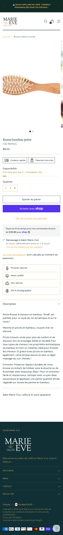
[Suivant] (58, 6)
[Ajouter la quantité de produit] (15, 188)
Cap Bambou (10, 143)
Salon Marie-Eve (26, 509)
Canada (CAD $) (25, 504)
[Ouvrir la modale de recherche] (45, 21)
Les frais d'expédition (14, 254)
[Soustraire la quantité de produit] (5, 188)
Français (6, 504)
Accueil (6, 36)
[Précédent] (4, 6)
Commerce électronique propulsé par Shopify (22, 520)
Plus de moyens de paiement (31, 218)
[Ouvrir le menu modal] (59, 21)
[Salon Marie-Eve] (10, 21)
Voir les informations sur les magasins (24, 246)
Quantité (7, 181)
